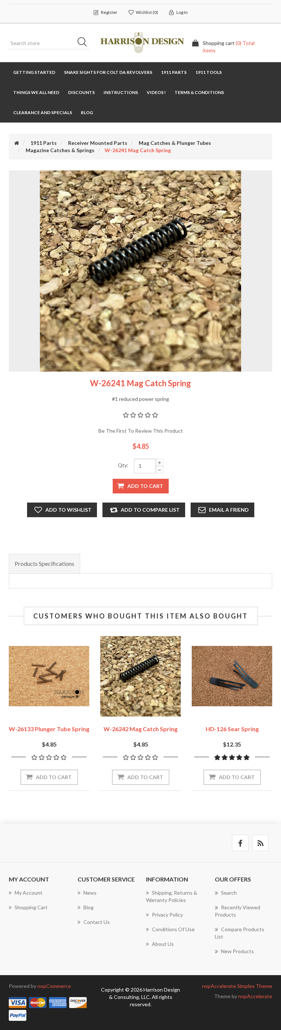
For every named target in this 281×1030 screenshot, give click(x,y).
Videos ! (156, 92)
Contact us (96, 922)
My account (28, 893)
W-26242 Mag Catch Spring (140, 728)
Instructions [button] (121, 92)
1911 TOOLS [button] (208, 72)
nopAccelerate (255, 996)
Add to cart (145, 486)
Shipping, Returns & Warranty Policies (171, 896)
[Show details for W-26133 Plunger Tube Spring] (49, 676)
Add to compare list (150, 510)
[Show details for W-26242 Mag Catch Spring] (140, 676)
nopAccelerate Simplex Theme (237, 986)
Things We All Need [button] (36, 92)
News (90, 893)
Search (84, 43)
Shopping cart (31, 907)
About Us (163, 944)
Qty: (123, 465)
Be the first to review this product (140, 431)
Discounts (81, 92)
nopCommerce (54, 986)
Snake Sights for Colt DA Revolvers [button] (108, 72)
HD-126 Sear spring (232, 728)
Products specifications (44, 563)
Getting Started (34, 72)
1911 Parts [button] (174, 72)
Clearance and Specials (42, 112)
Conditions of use (173, 929)
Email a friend (229, 510)
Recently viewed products (237, 911)
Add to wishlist (68, 510)
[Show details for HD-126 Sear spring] (232, 676)
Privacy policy (167, 914)
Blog (87, 112)
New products (237, 951)
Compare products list (239, 933)
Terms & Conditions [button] (199, 92)
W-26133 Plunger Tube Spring (49, 728)
